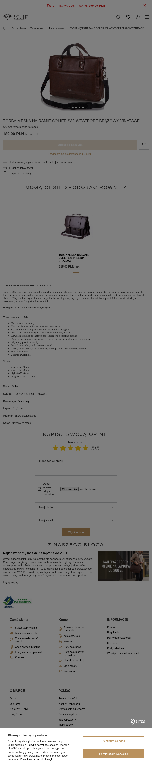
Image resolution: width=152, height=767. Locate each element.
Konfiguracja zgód (113, 740)
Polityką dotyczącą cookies (42, 744)
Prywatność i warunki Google (36, 759)
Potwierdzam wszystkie (113, 753)
